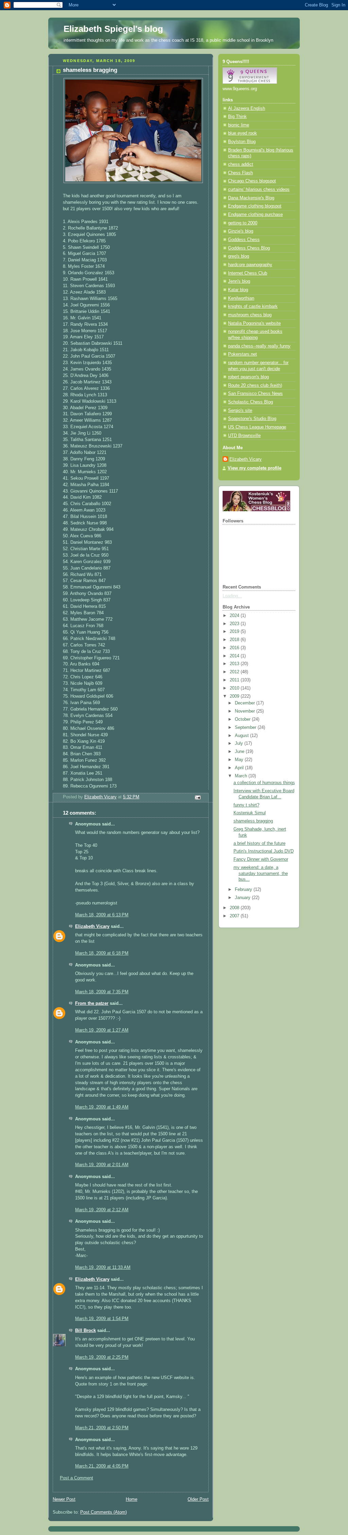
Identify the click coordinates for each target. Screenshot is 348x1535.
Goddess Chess (244, 239)
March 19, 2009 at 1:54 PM (101, 1318)
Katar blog (238, 289)
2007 (235, 916)
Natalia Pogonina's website (254, 323)
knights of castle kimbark (253, 306)
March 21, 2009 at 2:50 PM (101, 1428)
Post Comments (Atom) (103, 1512)
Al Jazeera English (246, 108)
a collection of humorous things (264, 782)
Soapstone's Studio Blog (252, 418)
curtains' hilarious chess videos (259, 189)
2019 (235, 631)
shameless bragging (253, 821)
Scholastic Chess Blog (250, 402)
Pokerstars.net (242, 354)
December (245, 703)
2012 (235, 672)
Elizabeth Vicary (92, 926)
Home (131, 1499)
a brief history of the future (259, 843)
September (246, 727)
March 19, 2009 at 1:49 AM (101, 1107)
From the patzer (91, 1003)
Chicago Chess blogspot (252, 181)
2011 (235, 680)
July (239, 743)
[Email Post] (197, 797)
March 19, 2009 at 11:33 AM (102, 1267)
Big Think (237, 116)
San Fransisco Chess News (255, 393)
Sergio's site (240, 410)
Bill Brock (85, 1330)
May (240, 759)
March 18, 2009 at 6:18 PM (101, 953)
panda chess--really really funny (259, 346)
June (240, 751)
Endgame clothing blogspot (254, 206)
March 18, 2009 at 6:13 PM (101, 915)
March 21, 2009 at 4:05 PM (101, 1466)
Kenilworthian (241, 298)
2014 (235, 656)
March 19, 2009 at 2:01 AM (101, 1164)
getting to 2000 (242, 223)
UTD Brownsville (244, 435)
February (244, 889)
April (240, 767)
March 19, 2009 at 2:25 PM (101, 1357)
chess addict (240, 164)
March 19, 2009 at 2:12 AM (101, 1210)
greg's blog (238, 256)
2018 (235, 639)
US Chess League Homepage (257, 427)
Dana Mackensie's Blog (251, 198)
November (245, 711)
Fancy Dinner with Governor (260, 859)
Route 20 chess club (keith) (255, 385)
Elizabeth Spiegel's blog (113, 29)
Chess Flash (240, 173)
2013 (235, 663)
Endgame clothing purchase (255, 214)
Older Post (198, 1499)
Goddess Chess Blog (249, 248)
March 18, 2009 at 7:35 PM (101, 992)
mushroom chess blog (250, 315)
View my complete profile (254, 468)
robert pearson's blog (248, 377)
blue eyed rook (242, 133)
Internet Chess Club (247, 273)
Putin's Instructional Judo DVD (263, 851)
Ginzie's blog (240, 231)
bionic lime (238, 125)
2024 (235, 615)
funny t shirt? (246, 805)
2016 (235, 647)
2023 (235, 623)
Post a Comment (76, 1478)
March (241, 776)
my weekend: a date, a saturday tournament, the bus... (260, 873)
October (243, 719)
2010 (235, 688)
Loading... (232, 596)
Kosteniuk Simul (249, 813)
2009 (235, 696)
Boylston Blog (242, 141)
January (243, 897)
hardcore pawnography (250, 264)
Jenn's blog (239, 281)
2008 (235, 907)
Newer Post (64, 1499)
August (242, 735)
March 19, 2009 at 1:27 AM (101, 1030)
